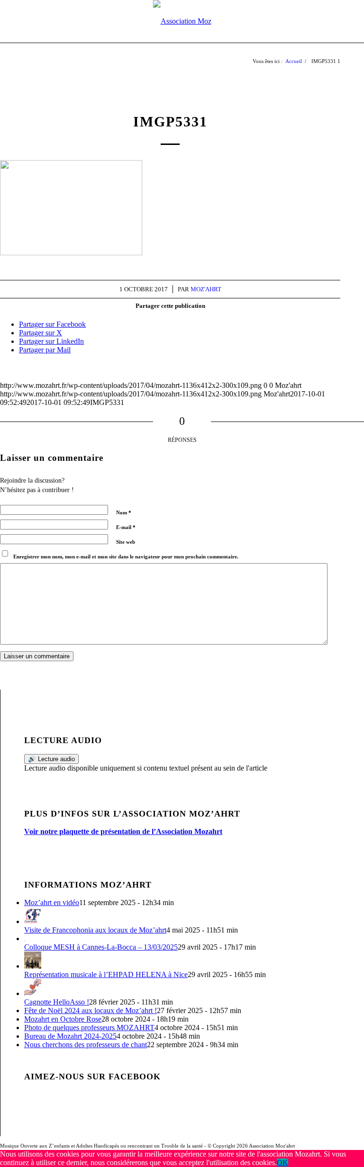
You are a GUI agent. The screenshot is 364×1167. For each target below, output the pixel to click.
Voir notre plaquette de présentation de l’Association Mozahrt (123, 831)
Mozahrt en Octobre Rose (62, 1019)
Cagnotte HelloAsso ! (56, 1002)
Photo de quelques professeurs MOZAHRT (89, 1027)
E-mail (126, 527)
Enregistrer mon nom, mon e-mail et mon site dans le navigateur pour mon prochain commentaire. (125, 556)
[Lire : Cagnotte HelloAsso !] (32, 993)
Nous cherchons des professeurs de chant (85, 1045)
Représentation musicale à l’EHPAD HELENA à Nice (106, 974)
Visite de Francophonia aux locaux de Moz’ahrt (95, 930)
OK (282, 1162)
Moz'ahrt (206, 289)
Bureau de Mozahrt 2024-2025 (70, 1036)
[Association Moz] (182, 21)
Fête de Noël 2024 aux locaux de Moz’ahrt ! (90, 1010)
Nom (123, 512)
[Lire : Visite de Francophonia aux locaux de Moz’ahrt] (32, 921)
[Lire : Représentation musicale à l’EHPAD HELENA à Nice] (32, 966)
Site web (125, 542)
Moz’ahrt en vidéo (51, 902)
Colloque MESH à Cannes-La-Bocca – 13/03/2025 (101, 947)
